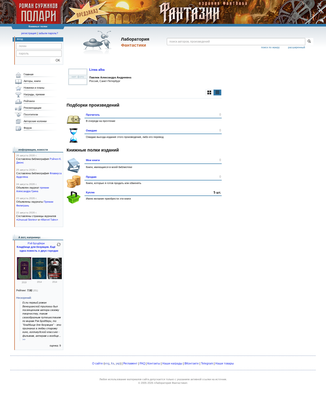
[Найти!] (309, 41)
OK (56, 60)
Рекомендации (32, 107)
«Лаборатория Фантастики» (170, 382)
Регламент (130, 363)
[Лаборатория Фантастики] (98, 42)
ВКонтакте (191, 363)
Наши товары (224, 363)
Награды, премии (34, 94)
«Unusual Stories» (26, 219)
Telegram (207, 363)
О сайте (97, 363)
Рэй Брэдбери (36, 243)
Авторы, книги (32, 81)
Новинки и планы (34, 87)
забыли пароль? (48, 33)
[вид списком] (217, 92)
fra (112, 363)
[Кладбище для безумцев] (24, 278)
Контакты (153, 363)
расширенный (296, 47)
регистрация (28, 33)
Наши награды (172, 363)
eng (107, 363)
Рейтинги (29, 101)
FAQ (142, 363)
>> (23, 339)
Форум (28, 127)
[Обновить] (59, 246)
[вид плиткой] (209, 92)
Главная (28, 74)
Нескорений (23, 297)
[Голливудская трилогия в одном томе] (39, 278)
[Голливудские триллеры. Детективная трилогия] (54, 278)
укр (118, 363)
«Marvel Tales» (49, 219)
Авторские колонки (35, 121)
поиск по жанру (270, 47)
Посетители (31, 114)
